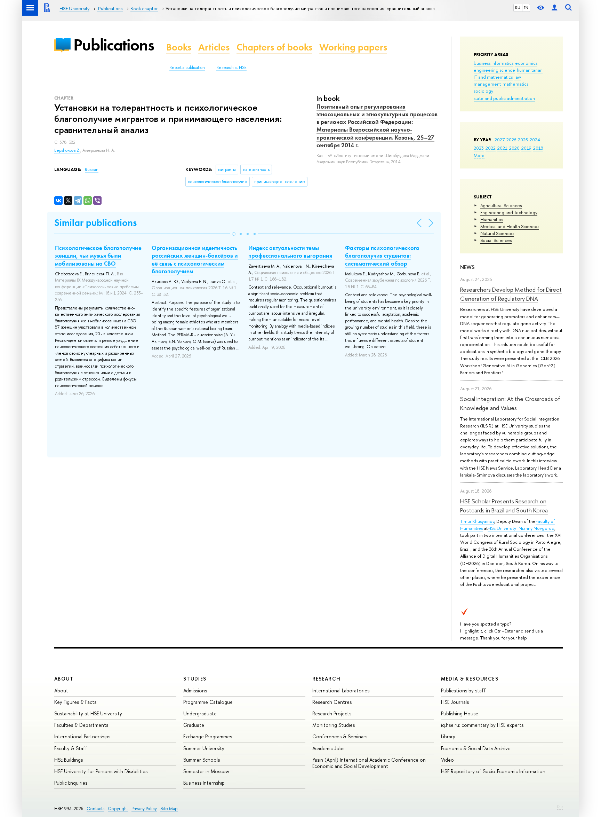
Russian (91, 169)
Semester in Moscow (206, 771)
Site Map (169, 808)
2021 (502, 148)
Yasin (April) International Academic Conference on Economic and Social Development (369, 762)
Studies (195, 678)
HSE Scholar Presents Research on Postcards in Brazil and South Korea (504, 505)
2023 (479, 148)
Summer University (203, 748)
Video (447, 759)
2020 (514, 148)
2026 (511, 139)
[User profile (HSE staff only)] (554, 8)
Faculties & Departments (81, 725)
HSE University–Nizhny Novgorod (521, 528)
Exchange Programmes (207, 736)
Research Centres (332, 702)
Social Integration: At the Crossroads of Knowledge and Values (510, 403)
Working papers (353, 47)
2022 (491, 148)
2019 (526, 148)
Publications (113, 44)
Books (178, 47)
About (64, 678)
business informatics (493, 63)
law (517, 77)
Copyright (118, 808)
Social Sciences (496, 240)
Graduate (193, 725)
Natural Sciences (497, 233)
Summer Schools (201, 759)
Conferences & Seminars (339, 736)
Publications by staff (463, 690)
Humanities (491, 219)
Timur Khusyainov (477, 521)
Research (326, 678)
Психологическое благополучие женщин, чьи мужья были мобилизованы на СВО (98, 255)
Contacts (95, 808)
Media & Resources (469, 678)
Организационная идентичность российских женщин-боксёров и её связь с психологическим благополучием (195, 259)
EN (526, 7)
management (487, 84)
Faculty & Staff (70, 748)
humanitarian (530, 70)
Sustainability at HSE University (88, 713)
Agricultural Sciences (501, 205)
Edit (560, 806)
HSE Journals (455, 702)
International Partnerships (82, 736)
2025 (523, 139)
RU (517, 7)
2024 (535, 139)
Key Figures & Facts (75, 702)
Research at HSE (231, 67)
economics (526, 63)
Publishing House (459, 713)
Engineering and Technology (508, 212)
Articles (214, 47)
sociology (483, 91)
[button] (233, 233)
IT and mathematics (493, 77)
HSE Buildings (68, 759)
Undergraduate (200, 713)
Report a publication (187, 67)
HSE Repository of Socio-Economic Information (493, 771)
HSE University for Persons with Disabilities (100, 771)
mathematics (515, 84)
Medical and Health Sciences (509, 226)
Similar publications (95, 223)
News (467, 267)
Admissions (195, 690)
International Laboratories (340, 690)
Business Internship (204, 782)
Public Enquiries (70, 782)
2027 (500, 139)
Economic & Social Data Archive (476, 748)
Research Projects (331, 713)
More (479, 155)
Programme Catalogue (208, 702)
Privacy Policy (144, 808)
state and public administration (504, 98)
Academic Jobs (328, 748)
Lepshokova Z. (67, 150)
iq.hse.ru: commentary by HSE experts (482, 725)
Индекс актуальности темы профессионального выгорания (290, 251)
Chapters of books (274, 47)
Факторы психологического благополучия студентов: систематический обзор (382, 255)
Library (448, 736)
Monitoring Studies (333, 725)
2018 (538, 148)
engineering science (494, 70)
